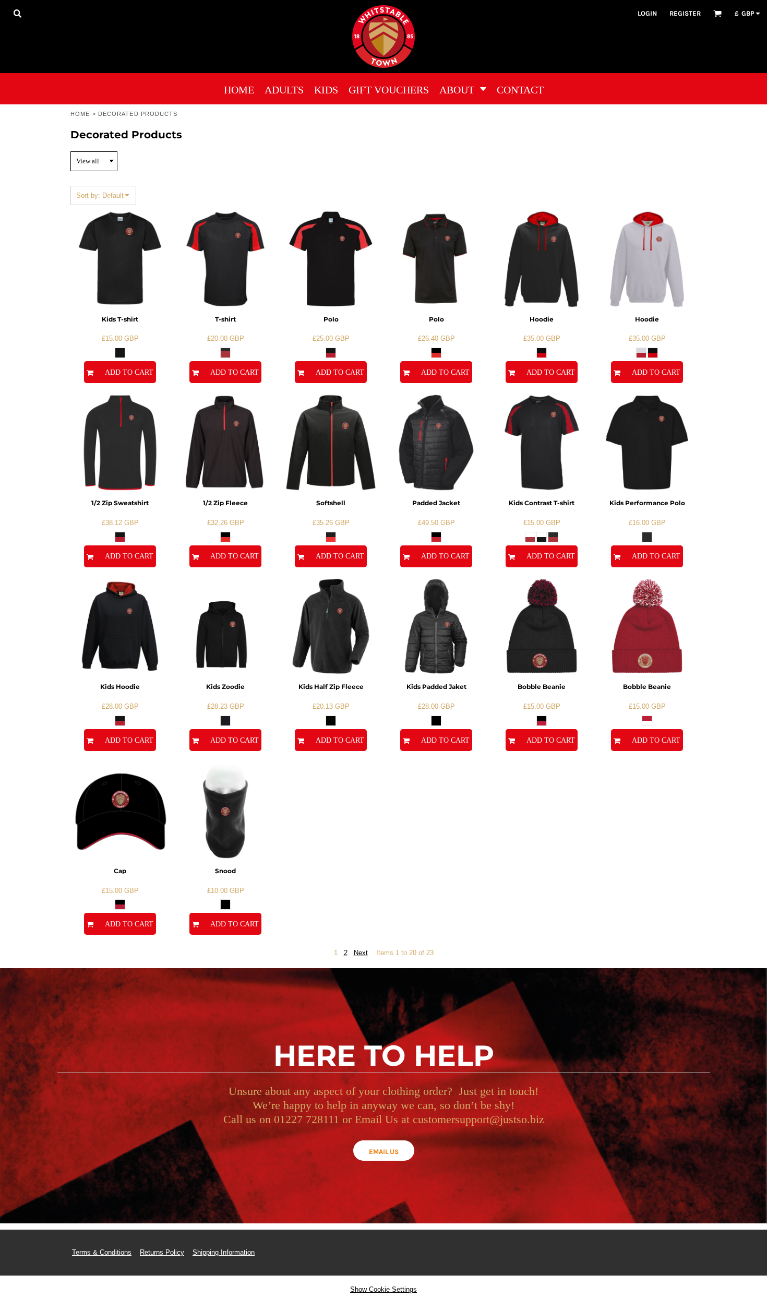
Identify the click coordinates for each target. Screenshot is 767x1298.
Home (80, 114)
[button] (17, 13)
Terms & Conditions (101, 1252)
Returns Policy (162, 1252)
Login (647, 13)
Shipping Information (224, 1252)
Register (685, 13)
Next (361, 953)
